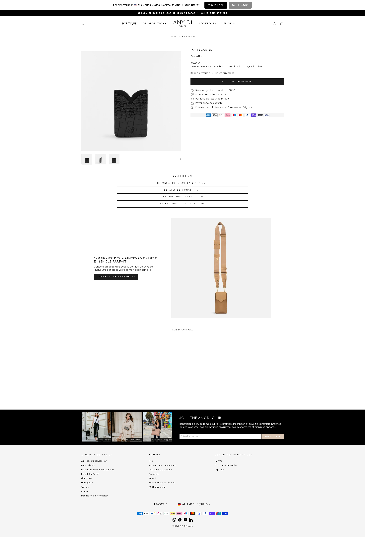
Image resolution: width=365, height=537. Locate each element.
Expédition (154, 474)
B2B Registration (157, 487)
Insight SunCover (90, 474)
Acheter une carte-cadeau (163, 465)
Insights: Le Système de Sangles (97, 469)
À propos (228, 23)
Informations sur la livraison (182, 183)
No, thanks (240, 5)
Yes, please (215, 5)
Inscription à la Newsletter (94, 495)
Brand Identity (88, 465)
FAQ (151, 461)
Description (182, 176)
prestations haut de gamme (182, 204)
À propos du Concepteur (94, 461)
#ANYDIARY (86, 478)
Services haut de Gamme (162, 482)
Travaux (85, 487)
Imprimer (219, 469)
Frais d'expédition (215, 66)
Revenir (153, 478)
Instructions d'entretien (161, 469)
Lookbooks (208, 23)
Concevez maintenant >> (116, 276)
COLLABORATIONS (153, 23)
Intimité (218, 461)
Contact (85, 491)
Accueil (174, 36)
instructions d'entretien (182, 197)
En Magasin (87, 482)
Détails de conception (182, 190)
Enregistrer (272, 436)
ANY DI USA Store (186, 5)
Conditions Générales (226, 465)
